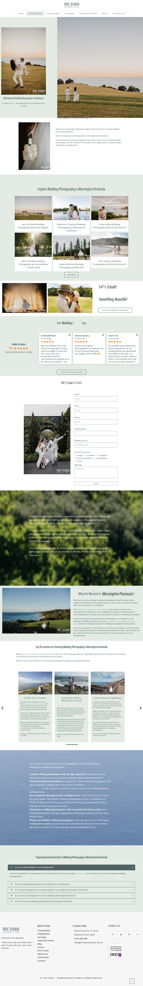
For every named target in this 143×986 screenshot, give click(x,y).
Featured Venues (45, 940)
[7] (75, 744)
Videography (43, 934)
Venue (79, 461)
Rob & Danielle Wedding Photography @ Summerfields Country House (33, 264)
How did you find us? (82, 452)
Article (40, 947)
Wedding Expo (101, 458)
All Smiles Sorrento (114, 621)
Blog (39, 944)
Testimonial (43, 957)
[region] (71, 538)
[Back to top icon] (132, 981)
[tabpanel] (35, 706)
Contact (41, 960)
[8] (77, 744)
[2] (67, 744)
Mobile (77, 417)
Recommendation (84, 458)
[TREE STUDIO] (71, 5)
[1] (66, 744)
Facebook (91, 455)
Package (41, 937)
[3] (69, 744)
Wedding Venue (80, 440)
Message (78, 465)
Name (76, 394)
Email (76, 406)
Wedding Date (80, 429)
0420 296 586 (80, 938)
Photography (43, 930)
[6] (74, 744)
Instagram (103, 455)
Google (80, 455)
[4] (71, 744)
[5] (72, 744)
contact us (80, 873)
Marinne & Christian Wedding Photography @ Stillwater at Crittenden (71, 227)
